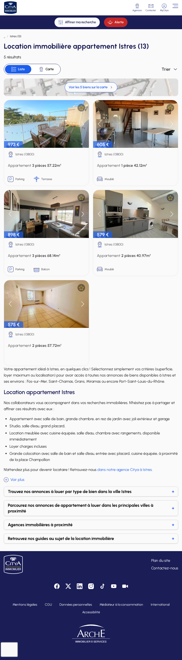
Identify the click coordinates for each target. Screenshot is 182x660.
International (160, 605)
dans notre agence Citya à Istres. (125, 469)
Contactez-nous (164, 568)
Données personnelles (75, 605)
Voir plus (17, 479)
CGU (48, 605)
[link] (91, 87)
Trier (166, 69)
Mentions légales (25, 605)
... (4, 36)
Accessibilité (91, 612)
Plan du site (160, 560)
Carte (50, 69)
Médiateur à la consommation (121, 605)
